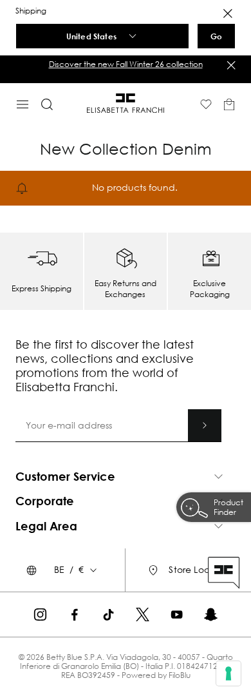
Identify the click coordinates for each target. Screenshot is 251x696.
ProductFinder (228, 507)
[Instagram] (40, 614)
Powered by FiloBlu (156, 675)
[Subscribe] (204, 425)
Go (216, 36)
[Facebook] (74, 614)
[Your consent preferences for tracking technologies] (228, 673)
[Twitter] (143, 614)
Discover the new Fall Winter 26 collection (126, 64)
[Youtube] (177, 614)
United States (91, 36)
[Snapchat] (211, 614)
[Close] (227, 13)
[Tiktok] (108, 614)
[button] (125, 64)
